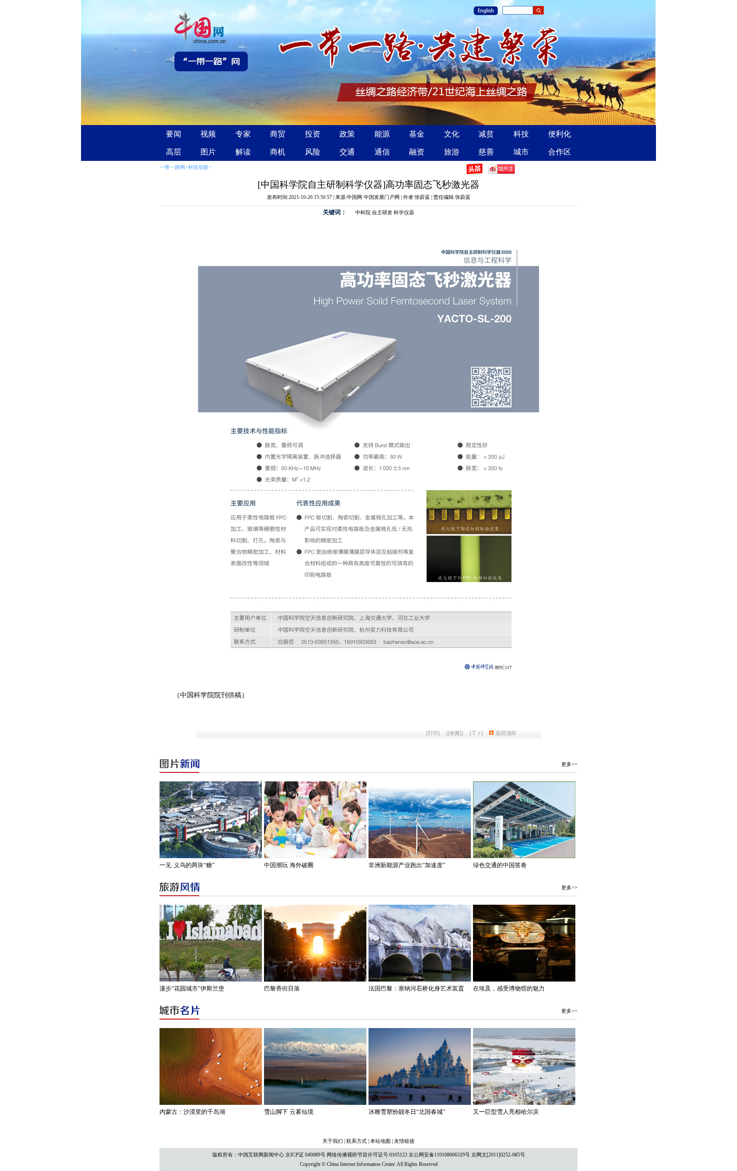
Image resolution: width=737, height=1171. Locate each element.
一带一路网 (172, 167)
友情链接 (404, 1141)
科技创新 (198, 167)
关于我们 (332, 1141)
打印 (433, 733)
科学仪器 (404, 213)
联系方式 (356, 1141)
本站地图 (380, 1141)
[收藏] (454, 733)
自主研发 (382, 213)
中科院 (363, 213)
